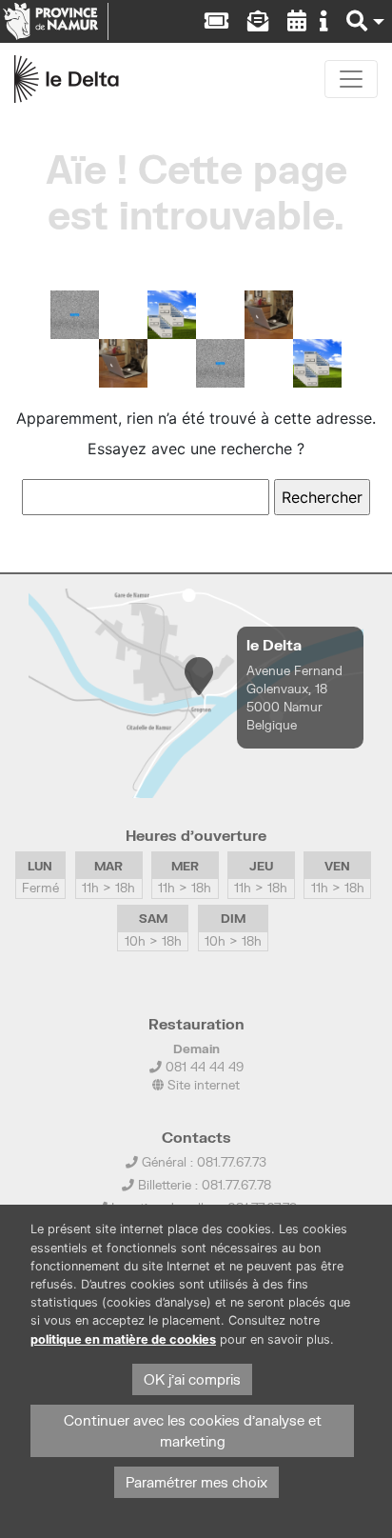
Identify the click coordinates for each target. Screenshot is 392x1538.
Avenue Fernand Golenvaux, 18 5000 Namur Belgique (294, 698)
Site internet (202, 1084)
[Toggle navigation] (351, 79)
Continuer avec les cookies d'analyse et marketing (193, 1430)
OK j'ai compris (192, 1379)
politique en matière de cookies (123, 1339)
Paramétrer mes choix (196, 1482)
